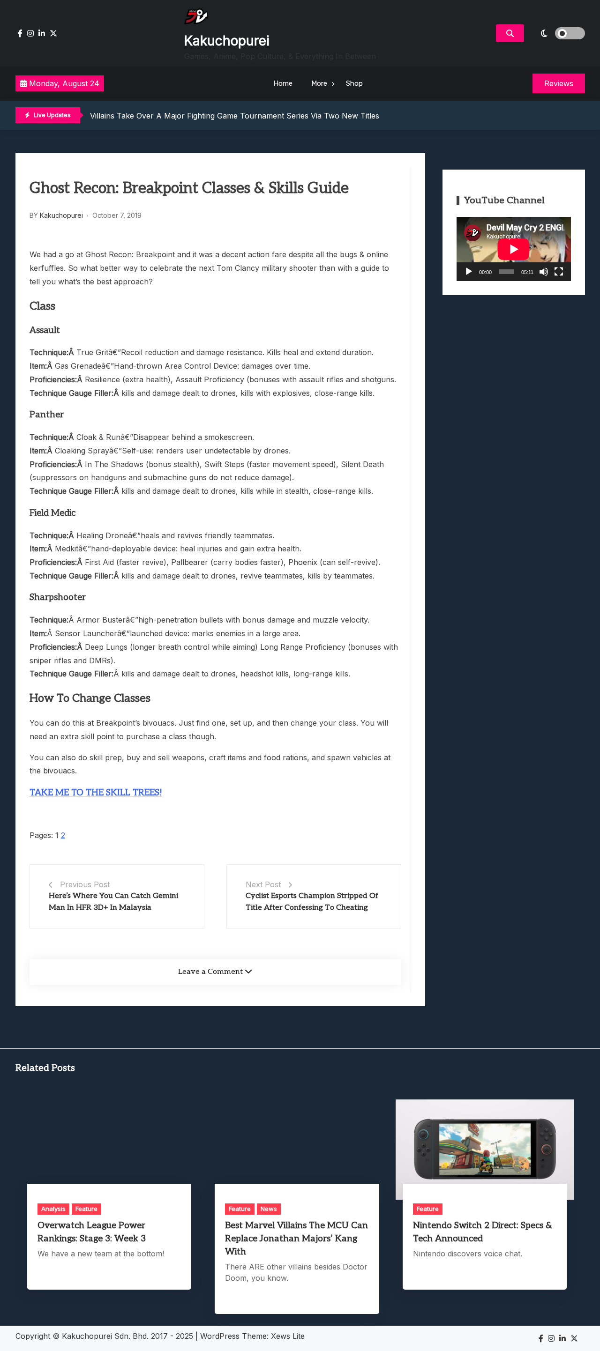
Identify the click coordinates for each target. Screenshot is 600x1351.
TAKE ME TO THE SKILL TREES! (96, 792)
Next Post (263, 884)
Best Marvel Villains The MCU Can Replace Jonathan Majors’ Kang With (296, 1238)
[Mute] (543, 271)
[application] (514, 249)
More (319, 83)
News (269, 1208)
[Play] (468, 271)
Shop (354, 83)
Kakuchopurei (227, 41)
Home (282, 83)
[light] (557, 33)
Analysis (53, 1208)
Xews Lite (288, 1336)
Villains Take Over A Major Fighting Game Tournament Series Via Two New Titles (234, 115)
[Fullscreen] (558, 271)
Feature (86, 1208)
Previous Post (85, 884)
